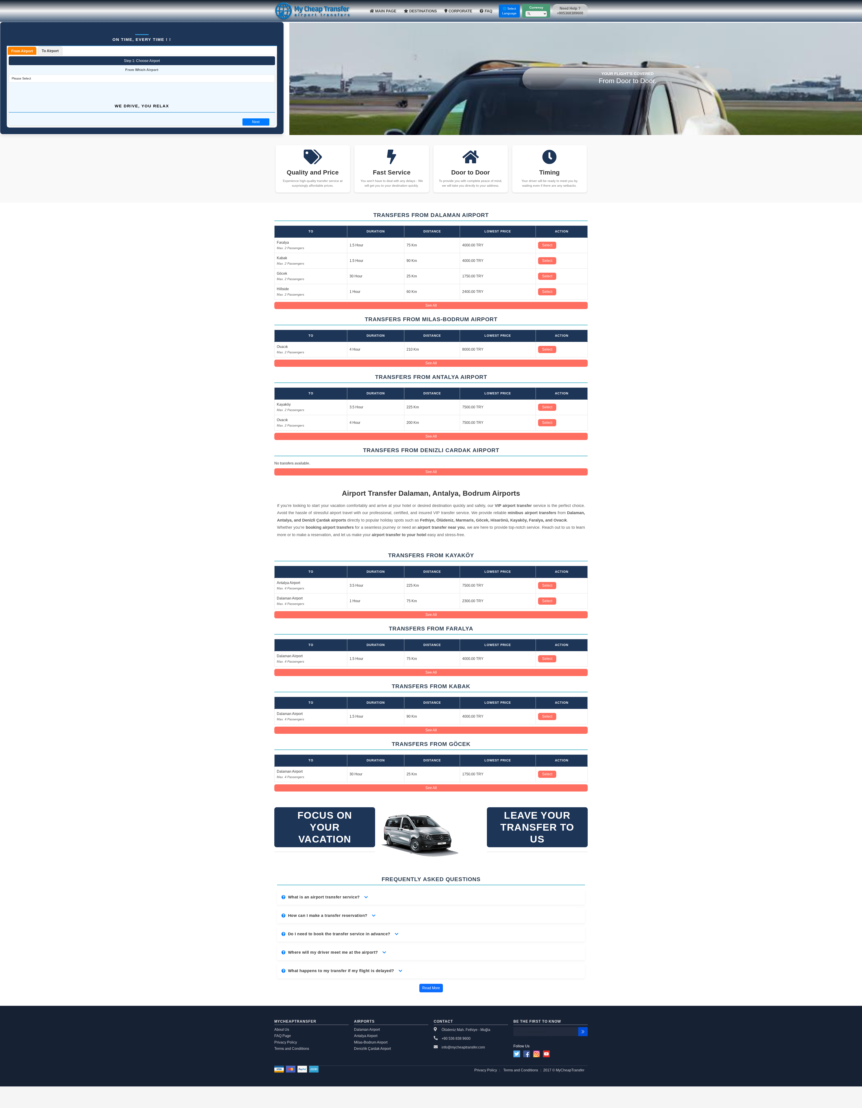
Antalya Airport (365, 1036)
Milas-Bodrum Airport (370, 1042)
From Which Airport (141, 70)
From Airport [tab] (22, 51)
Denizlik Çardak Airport (372, 1048)
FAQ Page (282, 1036)
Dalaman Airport (367, 1029)
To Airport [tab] (50, 51)
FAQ (488, 11)
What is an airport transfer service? (324, 897)
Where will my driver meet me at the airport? (333, 952)
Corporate (459, 11)
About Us (281, 1029)
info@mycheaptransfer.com (463, 1047)
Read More (431, 988)
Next (255, 122)
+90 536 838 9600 (456, 1038)
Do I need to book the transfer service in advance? (339, 934)
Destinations (422, 11)
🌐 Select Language (509, 11)
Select (547, 245)
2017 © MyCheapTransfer (563, 1070)
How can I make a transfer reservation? (327, 915)
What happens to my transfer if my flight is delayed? (341, 971)
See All (431, 305)
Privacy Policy (285, 1042)
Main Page (385, 11)
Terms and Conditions (291, 1048)
